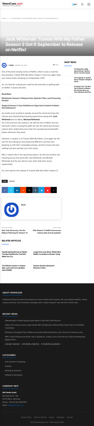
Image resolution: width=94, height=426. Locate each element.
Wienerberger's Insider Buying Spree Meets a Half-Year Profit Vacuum (33, 320)
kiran (11, 65)
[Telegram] (41, 190)
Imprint (51, 417)
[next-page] (69, 98)
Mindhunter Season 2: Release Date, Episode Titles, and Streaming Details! (31, 99)
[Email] (29, 190)
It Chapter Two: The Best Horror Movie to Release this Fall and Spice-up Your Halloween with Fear (82, 89)
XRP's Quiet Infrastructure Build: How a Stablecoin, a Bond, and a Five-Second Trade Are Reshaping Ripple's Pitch (45, 338)
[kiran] (4, 65)
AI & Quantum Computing (15, 362)
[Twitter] (11, 190)
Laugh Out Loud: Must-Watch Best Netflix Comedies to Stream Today (47, 253)
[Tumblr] (35, 190)
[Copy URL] (54, 190)
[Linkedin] (17, 190)
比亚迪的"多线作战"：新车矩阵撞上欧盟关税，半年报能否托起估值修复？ (33, 344)
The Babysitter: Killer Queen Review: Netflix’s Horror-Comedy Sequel (82, 71)
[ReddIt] (23, 190)
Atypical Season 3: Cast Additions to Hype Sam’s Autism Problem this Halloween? (30, 106)
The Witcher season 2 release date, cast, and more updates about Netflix (13, 268)
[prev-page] (65, 98)
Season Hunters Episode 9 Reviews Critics (43, 267)
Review (12, 181)
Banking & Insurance (13, 370)
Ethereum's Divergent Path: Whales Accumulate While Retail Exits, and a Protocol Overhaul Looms (44, 332)
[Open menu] (89, 4)
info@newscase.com (16, 405)
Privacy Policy (26, 417)
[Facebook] (5, 190)
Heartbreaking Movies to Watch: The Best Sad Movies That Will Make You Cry (14, 254)
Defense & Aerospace (13, 375)
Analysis (8, 366)
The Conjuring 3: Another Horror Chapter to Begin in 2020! (83, 79)
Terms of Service (40, 417)
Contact (70, 417)
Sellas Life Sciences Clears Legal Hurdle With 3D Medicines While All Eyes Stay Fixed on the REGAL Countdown (44, 326)
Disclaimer (61, 417)
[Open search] (82, 4)
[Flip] (48, 190)
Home (4, 18)
